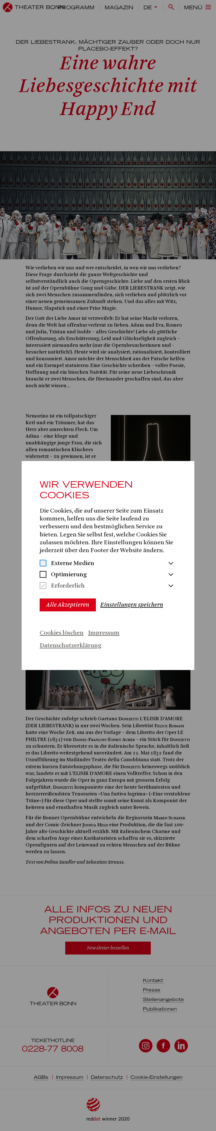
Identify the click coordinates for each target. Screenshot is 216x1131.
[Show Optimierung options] (170, 575)
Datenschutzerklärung (70, 646)
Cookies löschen (62, 633)
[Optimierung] (43, 575)
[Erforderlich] (43, 586)
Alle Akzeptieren (67, 604)
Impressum (104, 633)
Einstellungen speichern (131, 604)
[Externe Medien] (43, 564)
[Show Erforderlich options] (170, 586)
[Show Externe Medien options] (170, 563)
